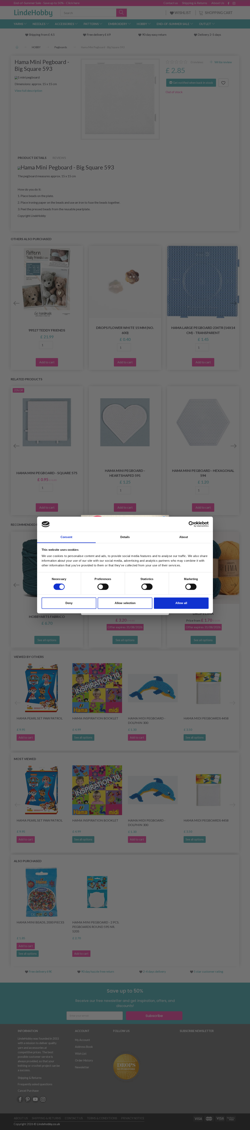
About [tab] (183, 537)
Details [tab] (125, 537)
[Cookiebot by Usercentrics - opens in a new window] (191, 524)
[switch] (103, 587)
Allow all (181, 603)
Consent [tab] (66, 537)
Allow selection (125, 603)
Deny (68, 603)
